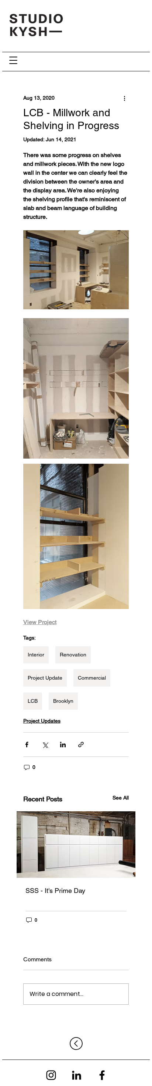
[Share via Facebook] (26, 744)
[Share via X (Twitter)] (44, 744)
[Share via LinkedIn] (62, 744)
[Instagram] (51, 1075)
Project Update (45, 678)
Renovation (73, 655)
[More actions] (124, 97)
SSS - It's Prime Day (55, 890)
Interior (36, 655)
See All (121, 798)
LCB (33, 701)
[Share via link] (80, 744)
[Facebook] (102, 1075)
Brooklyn (63, 701)
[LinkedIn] (76, 1075)
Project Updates (42, 721)
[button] (13, 60)
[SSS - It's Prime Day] (76, 844)
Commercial (92, 678)
